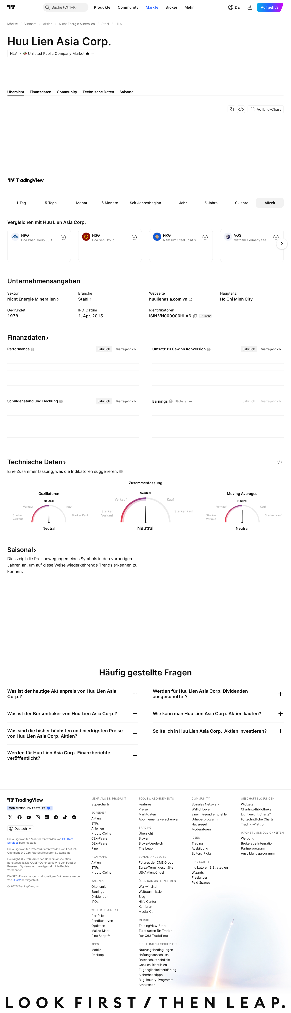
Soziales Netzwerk (205, 804)
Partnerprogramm (254, 848)
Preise (143, 809)
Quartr (17, 880)
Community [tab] (67, 92)
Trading (197, 843)
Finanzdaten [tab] (40, 92)
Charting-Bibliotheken (257, 809)
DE (237, 7)
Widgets (247, 804)
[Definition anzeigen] (32, 349)
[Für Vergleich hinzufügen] (63, 237)
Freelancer (199, 877)
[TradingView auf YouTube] (28, 817)
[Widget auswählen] (241, 109)
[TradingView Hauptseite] (11, 7)
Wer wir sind (148, 886)
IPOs (94, 901)
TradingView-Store (152, 926)
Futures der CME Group (156, 862)
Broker (171, 7)
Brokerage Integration (257, 843)
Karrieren (145, 906)
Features (145, 804)
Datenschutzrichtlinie (154, 960)
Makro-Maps (100, 931)
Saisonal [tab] (127, 92)
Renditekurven (102, 921)
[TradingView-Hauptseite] (25, 800)
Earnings (97, 891)
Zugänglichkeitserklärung (157, 970)
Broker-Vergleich (151, 843)
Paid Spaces (201, 882)
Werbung (247, 838)
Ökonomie (98, 886)
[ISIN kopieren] (195, 316)
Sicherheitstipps (151, 975)
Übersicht (146, 833)
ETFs (95, 823)
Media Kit (146, 911)
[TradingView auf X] (10, 817)
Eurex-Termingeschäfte (156, 867)
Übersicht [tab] (15, 92)
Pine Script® (100, 936)
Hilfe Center (147, 901)
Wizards (198, 872)
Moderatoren (201, 829)
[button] (114, 7)
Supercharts (100, 804)
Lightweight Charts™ (256, 814)
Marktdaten (147, 814)
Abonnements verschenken (159, 819)
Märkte (152, 7)
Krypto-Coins (101, 833)
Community (128, 7)
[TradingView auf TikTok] (65, 817)
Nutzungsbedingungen (156, 950)
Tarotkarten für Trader (155, 931)
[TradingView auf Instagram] (38, 817)
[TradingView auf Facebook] (19, 817)
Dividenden (99, 896)
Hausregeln (200, 824)
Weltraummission (151, 891)
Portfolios (98, 916)
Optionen (98, 926)
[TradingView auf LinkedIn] (47, 817)
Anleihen (97, 828)
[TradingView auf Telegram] (56, 817)
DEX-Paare (99, 843)
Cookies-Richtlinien (153, 965)
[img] (87, 53)
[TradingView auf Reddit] (74, 817)
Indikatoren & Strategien (210, 867)
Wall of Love (201, 809)
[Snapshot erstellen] (231, 109)
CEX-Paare (99, 838)
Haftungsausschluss (153, 955)
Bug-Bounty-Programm (156, 980)
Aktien (96, 818)
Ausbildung (200, 848)
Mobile (96, 950)
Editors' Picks (201, 853)
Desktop (97, 955)
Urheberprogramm (205, 819)
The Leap (146, 848)
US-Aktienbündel (151, 872)
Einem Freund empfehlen (210, 814)
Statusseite (147, 985)
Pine (94, 848)
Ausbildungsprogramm (258, 853)
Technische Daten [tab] (98, 92)
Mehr (189, 7)
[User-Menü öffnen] (249, 7)
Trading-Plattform (254, 824)
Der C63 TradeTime (153, 936)
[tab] (104, 349)
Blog (142, 896)
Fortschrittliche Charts (257, 819)
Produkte (102, 7)
